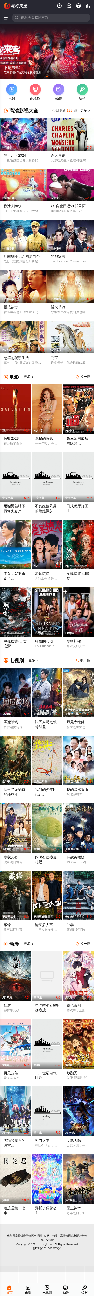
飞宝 (54, 358)
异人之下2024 (15, 155)
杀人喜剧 (58, 155)
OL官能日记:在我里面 (68, 206)
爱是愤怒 (42, 574)
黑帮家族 (58, 257)
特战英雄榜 (76, 857)
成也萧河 (74, 1005)
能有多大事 (44, 925)
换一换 (83, 377)
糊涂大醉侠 (13, 206)
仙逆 (7, 1005)
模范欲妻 (11, 307)
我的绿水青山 (77, 790)
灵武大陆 (74, 1141)
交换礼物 (74, 641)
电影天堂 (12, 1235)
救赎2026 (11, 438)
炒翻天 (72, 1073)
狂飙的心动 (44, 641)
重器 (70, 925)
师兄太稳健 (76, 722)
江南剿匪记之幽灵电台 (22, 257)
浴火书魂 (58, 307)
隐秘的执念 (44, 438)
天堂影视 (16, 6)
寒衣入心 (11, 857)
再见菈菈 (11, 1073)
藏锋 (7, 925)
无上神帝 (74, 1208)
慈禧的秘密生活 (16, 358)
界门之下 (42, 1141)
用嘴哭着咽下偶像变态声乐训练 (14, 510)
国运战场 (11, 722)
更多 (84, 110)
